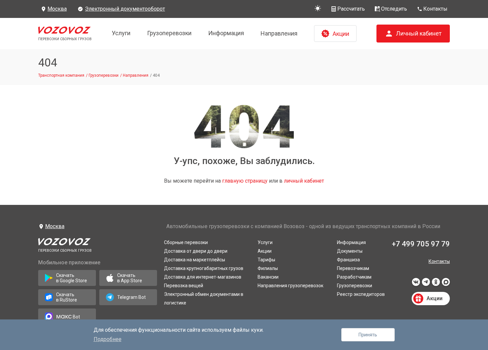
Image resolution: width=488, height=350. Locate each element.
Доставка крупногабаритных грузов (203, 268)
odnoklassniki (436, 284)
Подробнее (108, 339)
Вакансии (268, 277)
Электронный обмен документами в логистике (203, 299)
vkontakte (416, 284)
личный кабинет (304, 181)
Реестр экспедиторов (361, 294)
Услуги (121, 33)
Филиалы (268, 268)
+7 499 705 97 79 (421, 244)
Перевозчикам (353, 268)
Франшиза (348, 259)
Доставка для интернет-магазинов (202, 277)
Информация (226, 33)
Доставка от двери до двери (195, 251)
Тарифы (266, 259)
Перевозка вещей (183, 285)
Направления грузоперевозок (290, 285)
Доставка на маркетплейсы (194, 259)
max (446, 284)
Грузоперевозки (169, 33)
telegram (426, 284)
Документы (350, 251)
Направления (279, 33)
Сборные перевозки (186, 242)
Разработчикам (354, 277)
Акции (265, 251)
